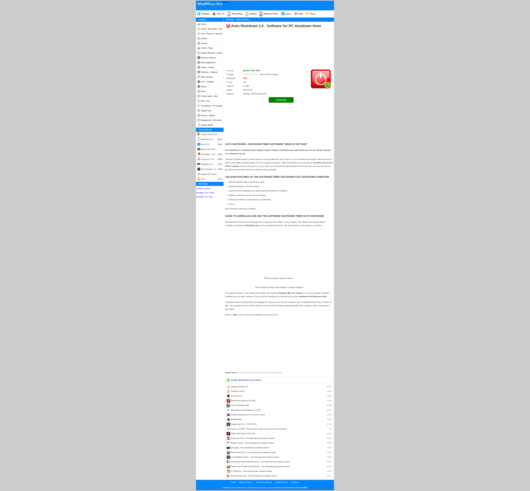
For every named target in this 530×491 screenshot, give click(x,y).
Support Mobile (207, 125)
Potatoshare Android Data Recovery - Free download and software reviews (280, 462)
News (313, 14)
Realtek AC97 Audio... (209, 174)
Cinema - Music (207, 48)
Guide (300, 14)
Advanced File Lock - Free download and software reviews (280, 476)
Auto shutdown (243, 373)
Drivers (203, 87)
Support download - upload (211, 53)
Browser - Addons (208, 115)
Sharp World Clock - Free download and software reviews (280, 452)
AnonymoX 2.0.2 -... (208, 159)
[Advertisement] (279, 49)
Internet (204, 38)
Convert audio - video (209, 96)
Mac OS (220, 14)
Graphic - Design (207, 67)
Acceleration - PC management (211, 106)
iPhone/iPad (237, 14)
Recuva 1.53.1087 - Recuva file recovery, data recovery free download (280, 429)
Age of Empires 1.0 (208, 169)
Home (233, 482)
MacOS (225, 2)
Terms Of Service (264, 482)
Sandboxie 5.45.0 (280, 391)
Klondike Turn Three (205, 193)
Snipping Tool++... (207, 164)
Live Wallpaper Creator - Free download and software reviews (280, 457)
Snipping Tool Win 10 (280, 387)
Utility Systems (207, 77)
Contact (295, 482)
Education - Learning (209, 72)
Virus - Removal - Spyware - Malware (211, 34)
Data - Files (205, 101)
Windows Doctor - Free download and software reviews (280, 443)
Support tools (206, 111)
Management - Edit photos (211, 120)
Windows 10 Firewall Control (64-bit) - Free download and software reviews (280, 466)
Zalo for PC (205, 144)
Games (204, 24)
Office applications (208, 62)
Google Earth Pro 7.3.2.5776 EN (280, 424)
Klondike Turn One (204, 197)
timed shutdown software (259, 373)
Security (204, 43)
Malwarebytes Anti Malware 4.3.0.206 (280, 410)
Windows (205, 14)
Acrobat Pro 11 (280, 396)
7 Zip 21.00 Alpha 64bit (280, 405)
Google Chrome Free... (209, 134)
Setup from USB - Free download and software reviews (280, 438)
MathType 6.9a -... (207, 139)
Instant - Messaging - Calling (211, 29)
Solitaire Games (203, 188)
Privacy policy (246, 482)
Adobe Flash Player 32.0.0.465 (280, 401)
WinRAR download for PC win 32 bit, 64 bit (280, 415)
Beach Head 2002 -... (209, 149)
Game (288, 14)
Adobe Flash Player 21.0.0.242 (280, 434)
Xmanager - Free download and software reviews (280, 448)
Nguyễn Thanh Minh (251, 71)
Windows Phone (270, 14)
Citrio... (203, 179)
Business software (208, 58)
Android (252, 14)
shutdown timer (276, 373)
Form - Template (207, 82)
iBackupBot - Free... (208, 154)
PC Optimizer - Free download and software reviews (280, 471)
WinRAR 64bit (280, 419)
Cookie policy (281, 482)
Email (203, 91)
